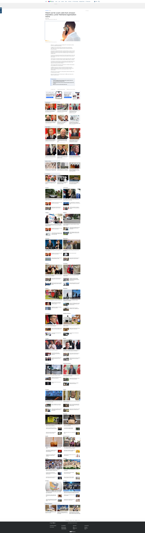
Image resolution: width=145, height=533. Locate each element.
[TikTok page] (51, 522)
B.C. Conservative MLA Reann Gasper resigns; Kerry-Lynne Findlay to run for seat (71, 199)
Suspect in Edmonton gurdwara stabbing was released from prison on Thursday (62, 513)
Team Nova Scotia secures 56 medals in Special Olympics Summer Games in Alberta (57, 284)
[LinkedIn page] (54, 522)
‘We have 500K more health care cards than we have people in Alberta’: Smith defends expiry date (74, 123)
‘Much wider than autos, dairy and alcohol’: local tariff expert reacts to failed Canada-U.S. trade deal (71, 350)
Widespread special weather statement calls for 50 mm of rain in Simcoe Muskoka (75, 359)
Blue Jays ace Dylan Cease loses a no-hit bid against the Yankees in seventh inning (52, 470)
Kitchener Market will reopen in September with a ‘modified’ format (74, 308)
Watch (66, 1)
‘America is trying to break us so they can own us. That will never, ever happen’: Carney (62, 157)
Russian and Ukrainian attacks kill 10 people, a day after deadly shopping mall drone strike (74, 405)
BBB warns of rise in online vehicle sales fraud (60, 84)
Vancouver (47, 10)
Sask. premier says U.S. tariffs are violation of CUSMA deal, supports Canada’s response (56, 303)
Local (59, 1)
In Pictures (69, 1)
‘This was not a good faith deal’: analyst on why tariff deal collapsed (50, 156)
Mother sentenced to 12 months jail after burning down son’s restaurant (62, 170)
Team (79, 520)
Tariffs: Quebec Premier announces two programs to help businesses (53, 250)
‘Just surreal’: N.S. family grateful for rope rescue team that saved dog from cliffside (53, 275)
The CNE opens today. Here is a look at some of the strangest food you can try (50, 183)
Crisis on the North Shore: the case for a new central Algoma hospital (71, 325)
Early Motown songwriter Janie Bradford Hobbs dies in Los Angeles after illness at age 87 (72, 447)
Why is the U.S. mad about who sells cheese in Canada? (50, 512)
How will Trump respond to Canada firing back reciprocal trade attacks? (74, 156)
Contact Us (71, 520)
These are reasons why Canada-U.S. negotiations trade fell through (50, 140)
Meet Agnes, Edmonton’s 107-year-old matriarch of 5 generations (71, 250)
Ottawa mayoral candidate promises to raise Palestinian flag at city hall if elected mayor (75, 228)
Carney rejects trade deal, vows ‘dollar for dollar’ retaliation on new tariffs (70, 300)
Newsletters (76, 520)
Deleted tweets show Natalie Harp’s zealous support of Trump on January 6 (71, 401)
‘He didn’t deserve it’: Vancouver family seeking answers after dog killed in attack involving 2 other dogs (74, 513)
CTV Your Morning (75, 1)
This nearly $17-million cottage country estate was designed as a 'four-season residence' (74, 183)
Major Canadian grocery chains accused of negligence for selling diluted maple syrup (74, 170)
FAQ (73, 520)
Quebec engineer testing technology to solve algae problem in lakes (57, 258)
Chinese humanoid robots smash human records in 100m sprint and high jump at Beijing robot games (71, 492)
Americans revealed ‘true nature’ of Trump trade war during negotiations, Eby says (74, 111)
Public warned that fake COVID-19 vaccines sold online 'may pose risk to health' (63, 83)
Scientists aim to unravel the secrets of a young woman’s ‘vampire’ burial (50, 170)
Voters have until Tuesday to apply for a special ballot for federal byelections (53, 425)
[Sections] (46, 1)
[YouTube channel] (53, 522)
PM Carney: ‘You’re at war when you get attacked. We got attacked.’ (50, 111)
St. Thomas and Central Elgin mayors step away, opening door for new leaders (56, 358)
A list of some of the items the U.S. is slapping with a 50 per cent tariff (62, 111)
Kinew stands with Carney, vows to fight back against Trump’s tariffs (71, 275)
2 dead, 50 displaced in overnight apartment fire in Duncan (74, 383)
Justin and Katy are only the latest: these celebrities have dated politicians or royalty (62, 183)
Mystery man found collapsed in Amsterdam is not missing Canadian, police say (62, 123)
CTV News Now (88, 1)
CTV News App (67, 520)
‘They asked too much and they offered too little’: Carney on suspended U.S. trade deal (74, 141)
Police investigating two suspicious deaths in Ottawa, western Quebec (71, 224)
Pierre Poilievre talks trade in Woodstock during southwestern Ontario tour (56, 354)
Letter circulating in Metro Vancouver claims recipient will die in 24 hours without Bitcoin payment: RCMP (63, 81)
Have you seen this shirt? (73, 253)
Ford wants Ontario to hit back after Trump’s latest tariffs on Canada (50, 122)
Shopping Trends (81, 1)
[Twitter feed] (50, 522)
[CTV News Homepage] (51, 1)
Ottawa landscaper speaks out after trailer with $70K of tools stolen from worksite (74, 233)
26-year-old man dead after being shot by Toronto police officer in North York (53, 199)
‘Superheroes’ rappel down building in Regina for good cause (57, 307)
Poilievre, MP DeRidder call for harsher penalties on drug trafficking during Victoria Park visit (75, 304)
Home (56, 1)
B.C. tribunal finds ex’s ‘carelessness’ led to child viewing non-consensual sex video (75, 203)
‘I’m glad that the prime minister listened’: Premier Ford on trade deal (62, 141)
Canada (62, 1)
